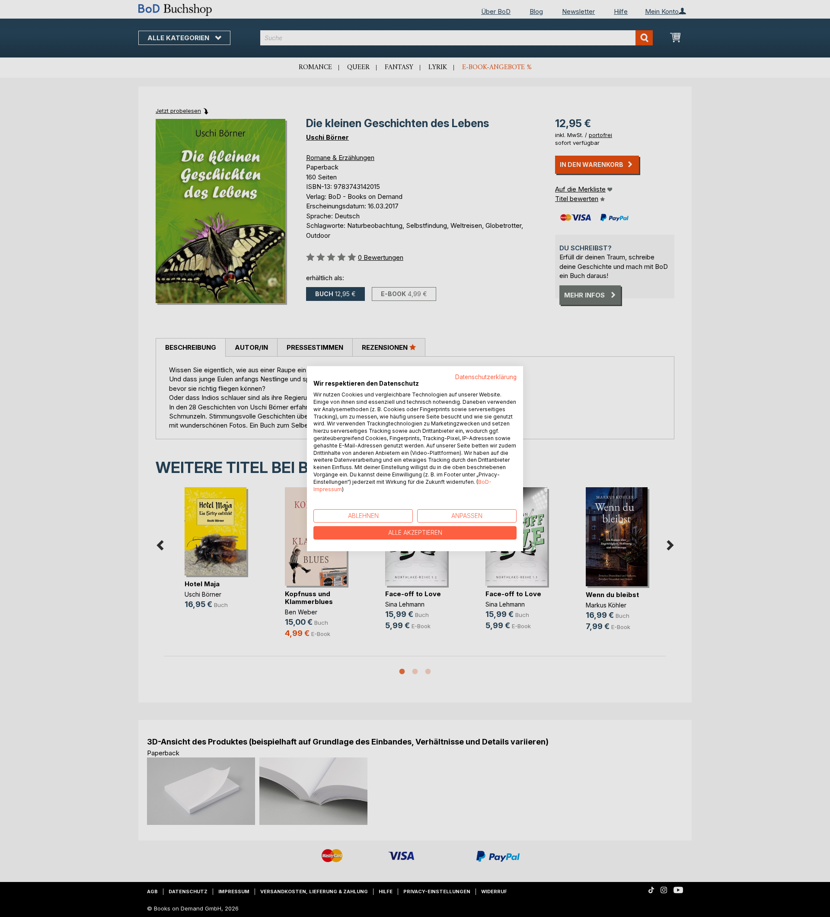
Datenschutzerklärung (486, 376)
